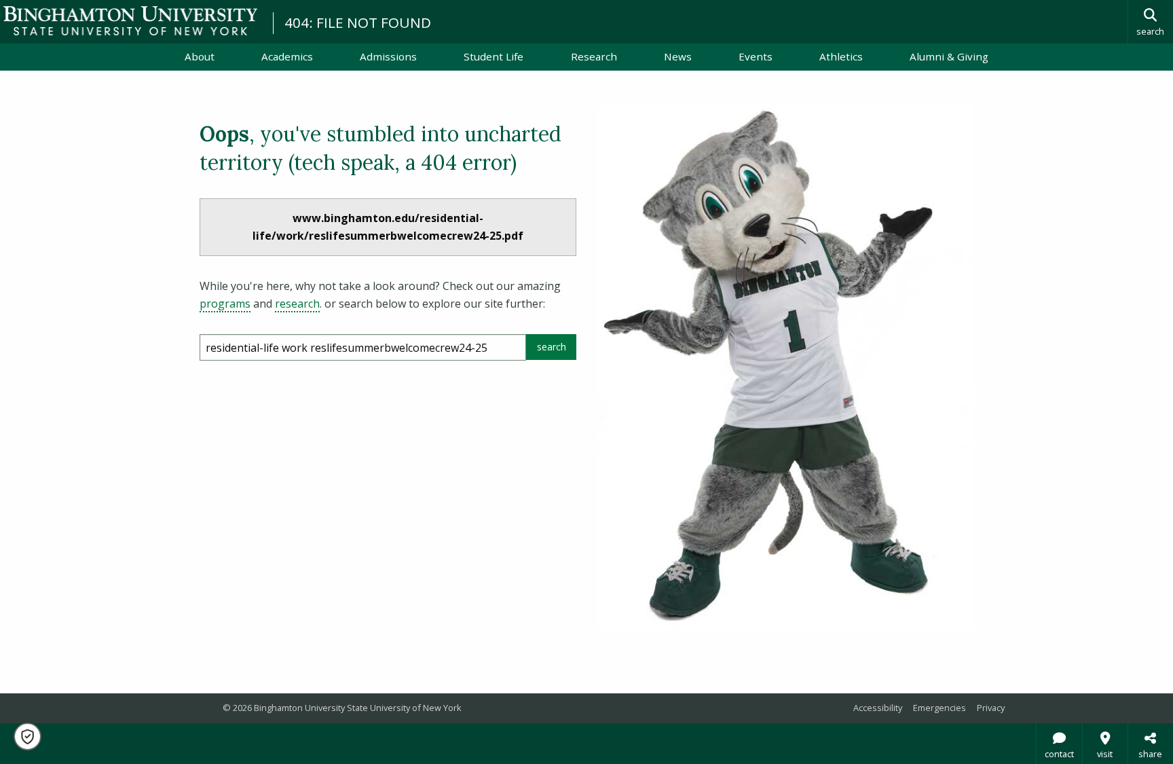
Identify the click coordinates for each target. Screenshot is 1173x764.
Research (594, 56)
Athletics (841, 56)
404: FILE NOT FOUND (357, 22)
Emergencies (939, 708)
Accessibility (877, 708)
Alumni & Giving (949, 56)
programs (225, 303)
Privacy (991, 708)
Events (755, 56)
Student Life (493, 56)
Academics (287, 56)
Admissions (388, 56)
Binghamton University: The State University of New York (130, 20)
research (297, 303)
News (678, 56)
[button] (27, 736)
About (200, 56)
